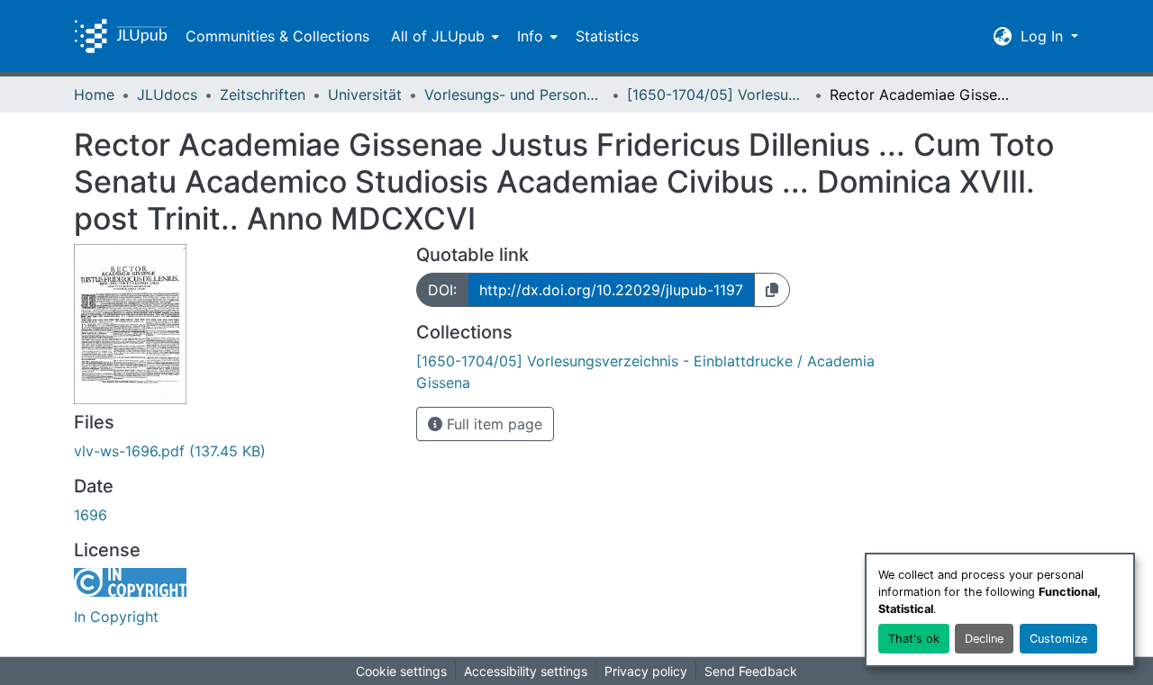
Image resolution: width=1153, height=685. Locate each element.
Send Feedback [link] (750, 671)
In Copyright (116, 617)
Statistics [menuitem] (607, 36)
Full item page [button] (492, 424)
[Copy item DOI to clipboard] (772, 290)
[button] (121, 36)
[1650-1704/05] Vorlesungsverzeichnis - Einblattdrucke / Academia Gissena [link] (717, 95)
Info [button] (530, 36)
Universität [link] (365, 95)
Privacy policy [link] (645, 671)
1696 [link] (90, 515)
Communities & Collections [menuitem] (277, 36)
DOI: (442, 290)
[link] (234, 451)
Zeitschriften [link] (262, 95)
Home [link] (94, 95)
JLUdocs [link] (167, 95)
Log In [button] (1044, 36)
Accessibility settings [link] (525, 671)
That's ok (914, 638)
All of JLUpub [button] (438, 36)
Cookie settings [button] (401, 671)
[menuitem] (443, 36)
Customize (1058, 638)
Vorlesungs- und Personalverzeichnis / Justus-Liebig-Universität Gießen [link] (514, 95)
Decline (984, 638)
